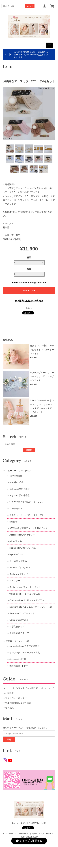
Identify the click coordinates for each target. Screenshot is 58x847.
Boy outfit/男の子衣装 (19, 495)
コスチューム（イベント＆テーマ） (26, 515)
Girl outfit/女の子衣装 (19, 489)
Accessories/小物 (17, 659)
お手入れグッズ (17, 626)
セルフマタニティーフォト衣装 (24, 652)
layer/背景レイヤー (18, 665)
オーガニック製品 (18, 561)
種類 (29, 257)
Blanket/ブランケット (19, 567)
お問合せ (9, 693)
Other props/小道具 (18, 620)
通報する (29, 308)
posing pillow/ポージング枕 (22, 548)
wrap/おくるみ (16, 482)
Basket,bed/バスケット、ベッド (25, 587)
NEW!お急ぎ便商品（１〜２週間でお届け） (30, 528)
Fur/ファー (14, 580)
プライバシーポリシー (16, 698)
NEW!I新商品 (15, 475)
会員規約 (9, 707)
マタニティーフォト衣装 (17, 641)
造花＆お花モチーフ (19, 633)
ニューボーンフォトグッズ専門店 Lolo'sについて (29, 688)
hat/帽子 (13, 521)
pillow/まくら (15, 541)
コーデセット (15, 508)
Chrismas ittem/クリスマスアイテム (26, 600)
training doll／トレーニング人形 (24, 594)
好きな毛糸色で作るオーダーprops (26, 502)
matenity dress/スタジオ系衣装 (24, 646)
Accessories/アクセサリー (22, 534)
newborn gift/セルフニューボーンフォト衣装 (30, 607)
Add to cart (29, 290)
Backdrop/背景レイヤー (20, 574)
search (30, 6)
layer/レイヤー (16, 554)
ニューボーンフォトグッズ (19, 470)
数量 (29, 269)
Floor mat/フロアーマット (22, 613)
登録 (9, 739)
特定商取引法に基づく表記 (18, 702)
